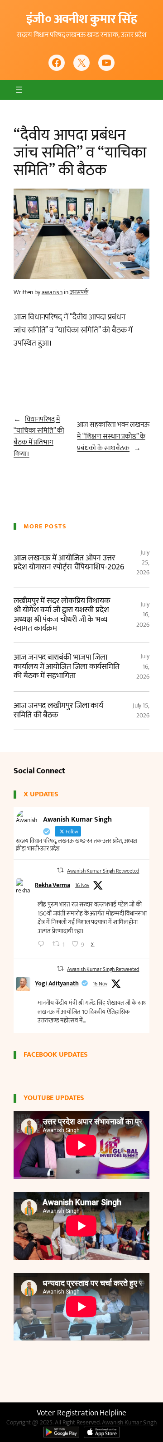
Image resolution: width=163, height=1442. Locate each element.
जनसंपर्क (79, 292)
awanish (52, 292)
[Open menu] (19, 89)
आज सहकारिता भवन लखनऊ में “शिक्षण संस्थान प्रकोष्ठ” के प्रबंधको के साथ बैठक (113, 436)
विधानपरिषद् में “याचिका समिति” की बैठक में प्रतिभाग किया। (39, 436)
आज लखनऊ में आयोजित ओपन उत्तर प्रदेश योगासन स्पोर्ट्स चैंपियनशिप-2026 (69, 563)
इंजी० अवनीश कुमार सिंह (81, 19)
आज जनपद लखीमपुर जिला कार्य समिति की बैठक (58, 710)
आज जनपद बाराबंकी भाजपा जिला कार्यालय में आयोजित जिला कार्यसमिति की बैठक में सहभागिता (67, 666)
